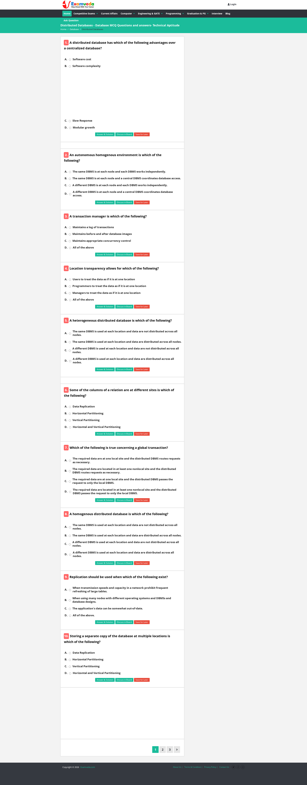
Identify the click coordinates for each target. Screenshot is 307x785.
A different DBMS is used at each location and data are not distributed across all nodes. (125, 350)
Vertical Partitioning (86, 420)
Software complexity (86, 66)
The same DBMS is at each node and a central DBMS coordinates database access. (126, 178)
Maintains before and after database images (102, 234)
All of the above (83, 247)
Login (233, 4)
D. (66, 127)
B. (66, 66)
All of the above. (84, 615)
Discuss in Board (124, 134)
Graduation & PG (196, 13)
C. (66, 120)
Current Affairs (109, 13)
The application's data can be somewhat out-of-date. (107, 608)
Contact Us (224, 767)
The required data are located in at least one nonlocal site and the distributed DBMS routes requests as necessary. (124, 470)
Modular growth (84, 127)
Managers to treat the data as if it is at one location (106, 293)
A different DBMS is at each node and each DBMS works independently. (120, 185)
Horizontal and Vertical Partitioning (97, 427)
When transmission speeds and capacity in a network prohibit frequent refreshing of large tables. (120, 589)
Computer (126, 13)
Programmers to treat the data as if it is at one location (109, 286)
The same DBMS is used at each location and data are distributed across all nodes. (126, 342)
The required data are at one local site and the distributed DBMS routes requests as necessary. (126, 460)
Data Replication (84, 406)
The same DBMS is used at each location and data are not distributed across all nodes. (125, 333)
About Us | (178, 767)
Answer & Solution (105, 134)
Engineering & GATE (149, 13)
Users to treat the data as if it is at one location (104, 279)
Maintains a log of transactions (93, 227)
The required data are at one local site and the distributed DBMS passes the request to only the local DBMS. (122, 481)
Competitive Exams (84, 13)
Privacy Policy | (211, 767)
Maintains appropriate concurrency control (101, 241)
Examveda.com (87, 767)
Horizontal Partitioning (87, 413)
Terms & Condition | (193, 767)
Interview (217, 13)
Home (67, 13)
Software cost (82, 59)
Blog (227, 13)
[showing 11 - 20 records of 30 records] (177, 749)
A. (66, 59)
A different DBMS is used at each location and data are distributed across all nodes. (123, 360)
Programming (173, 13)
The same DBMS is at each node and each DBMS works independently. (119, 171)
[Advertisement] (123, 93)
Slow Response (82, 120)
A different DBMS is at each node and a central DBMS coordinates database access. (123, 193)
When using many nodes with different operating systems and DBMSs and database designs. (121, 599)
